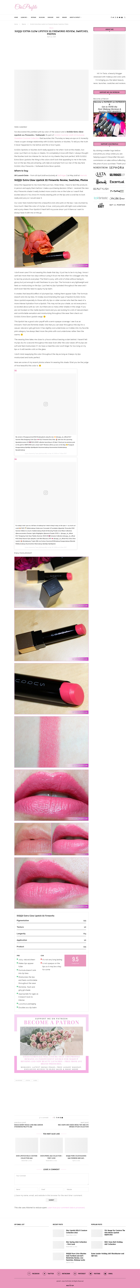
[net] (117, 204)
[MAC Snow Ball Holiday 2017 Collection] (97, 1245)
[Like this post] (54, 1117)
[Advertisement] (51, 53)
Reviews (33, 17)
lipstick (28, 1080)
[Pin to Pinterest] (60, 1117)
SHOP (57, 17)
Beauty (24, 24)
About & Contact (75, 17)
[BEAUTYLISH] (101, 188)
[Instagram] (115, 17)
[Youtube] (119, 17)
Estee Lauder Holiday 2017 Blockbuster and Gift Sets (107, 1255)
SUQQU (35, 1080)
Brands (64, 17)
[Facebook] (111, 17)
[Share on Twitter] (58, 1117)
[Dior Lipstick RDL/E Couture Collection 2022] (26, 1145)
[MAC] (117, 190)
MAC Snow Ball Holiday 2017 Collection (113, 1243)
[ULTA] (101, 174)
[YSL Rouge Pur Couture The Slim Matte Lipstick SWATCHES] (97, 1233)
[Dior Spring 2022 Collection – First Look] (51, 1145)
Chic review (19, 1080)
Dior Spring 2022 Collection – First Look (76, 1243)
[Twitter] (113, 17)
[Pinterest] (117, 17)
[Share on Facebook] (56, 1117)
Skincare (50, 17)
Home (16, 17)
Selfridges (62, 175)
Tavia (36, 453)
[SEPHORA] (117, 167)
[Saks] (117, 197)
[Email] (122, 17)
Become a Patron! (100, 99)
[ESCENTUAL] (117, 181)
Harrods (83, 175)
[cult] (101, 204)
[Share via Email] (62, 1117)
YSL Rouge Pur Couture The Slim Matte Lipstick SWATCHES (114, 1233)
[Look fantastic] (101, 197)
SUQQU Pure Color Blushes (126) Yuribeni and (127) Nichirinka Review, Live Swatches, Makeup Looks (76, 1257)
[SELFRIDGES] (117, 174)
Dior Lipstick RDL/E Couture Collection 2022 (76, 1231)
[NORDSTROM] (100, 167)
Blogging (42, 17)
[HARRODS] (101, 181)
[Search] (125, 17)
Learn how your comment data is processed (66, 1207)
